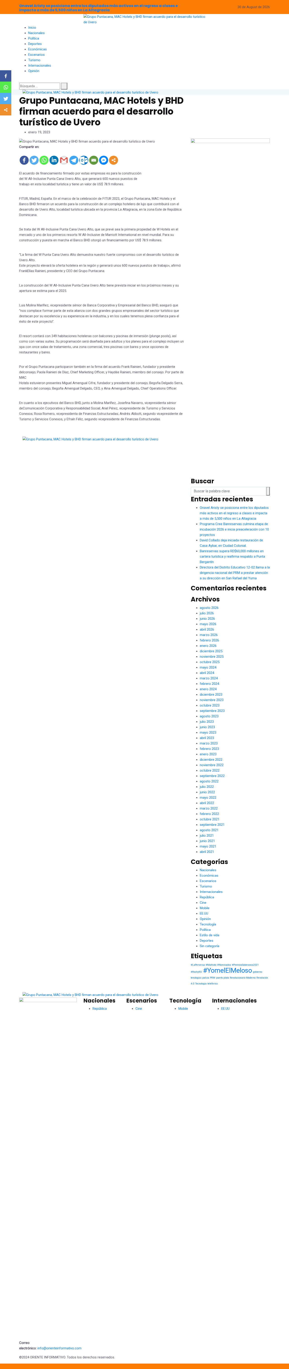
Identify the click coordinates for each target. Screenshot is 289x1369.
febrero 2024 (209, 684)
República (207, 897)
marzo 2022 (209, 808)
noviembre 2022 (212, 765)
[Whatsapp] (44, 160)
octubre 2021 (209, 819)
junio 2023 (207, 727)
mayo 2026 (208, 624)
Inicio (32, 28)
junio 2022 (207, 792)
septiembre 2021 (212, 825)
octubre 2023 (209, 705)
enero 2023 (208, 754)
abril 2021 (207, 852)
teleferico (212, 983)
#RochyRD (196, 971)
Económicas (37, 49)
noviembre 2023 (212, 700)
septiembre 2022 (212, 776)
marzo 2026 (209, 635)
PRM (212, 977)
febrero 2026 (209, 640)
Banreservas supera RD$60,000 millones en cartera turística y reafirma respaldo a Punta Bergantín (232, 556)
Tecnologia (201, 983)
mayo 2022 (208, 798)
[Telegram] (73, 160)
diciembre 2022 (211, 760)
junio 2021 (207, 841)
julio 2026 (207, 613)
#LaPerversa (198, 964)
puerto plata (222, 977)
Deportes (35, 44)
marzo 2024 (209, 678)
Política (33, 38)
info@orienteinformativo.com (59, 1348)
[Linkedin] (53, 160)
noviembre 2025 (212, 657)
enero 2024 (208, 689)
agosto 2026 (209, 608)
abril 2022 (207, 803)
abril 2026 (207, 629)
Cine (203, 903)
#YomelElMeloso (227, 970)
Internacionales (39, 65)
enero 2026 (208, 646)
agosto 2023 (209, 716)
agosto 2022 (209, 781)
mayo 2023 (208, 732)
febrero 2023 (209, 749)
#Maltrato (211, 964)
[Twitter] (34, 160)
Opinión (33, 71)
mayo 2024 (208, 667)
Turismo (34, 60)
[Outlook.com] (83, 160)
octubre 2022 (209, 770)
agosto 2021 (209, 830)
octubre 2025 (209, 662)
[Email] (93, 160)
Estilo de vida (209, 935)
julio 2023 (207, 722)
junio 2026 (207, 619)
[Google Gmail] (63, 160)
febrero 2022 (209, 814)
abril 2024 (207, 673)
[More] (113, 160)
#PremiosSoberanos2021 (245, 964)
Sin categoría (209, 946)
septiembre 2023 (212, 711)
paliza (205, 977)
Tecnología (208, 924)
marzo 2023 (209, 743)
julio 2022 (207, 787)
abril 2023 (207, 738)
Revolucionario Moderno (243, 977)
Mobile (205, 908)
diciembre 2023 (211, 695)
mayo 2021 (208, 846)
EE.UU (204, 913)
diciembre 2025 (211, 651)
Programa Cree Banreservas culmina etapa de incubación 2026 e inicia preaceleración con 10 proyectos (234, 529)
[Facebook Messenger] (103, 160)
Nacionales (36, 33)
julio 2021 (207, 836)
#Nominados (224, 964)
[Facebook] (24, 160)
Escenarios (36, 55)
